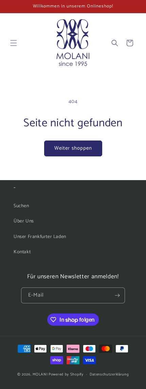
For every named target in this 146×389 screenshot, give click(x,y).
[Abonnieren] (117, 295)
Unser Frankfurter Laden (40, 237)
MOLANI (40, 374)
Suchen (21, 206)
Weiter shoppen (73, 148)
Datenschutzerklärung (109, 374)
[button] (13, 43)
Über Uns (24, 221)
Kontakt (22, 252)
